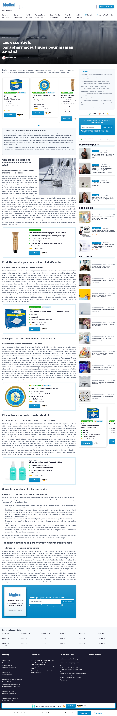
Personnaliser (98, 713)
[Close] (92, 298)
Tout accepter (84, 713)
